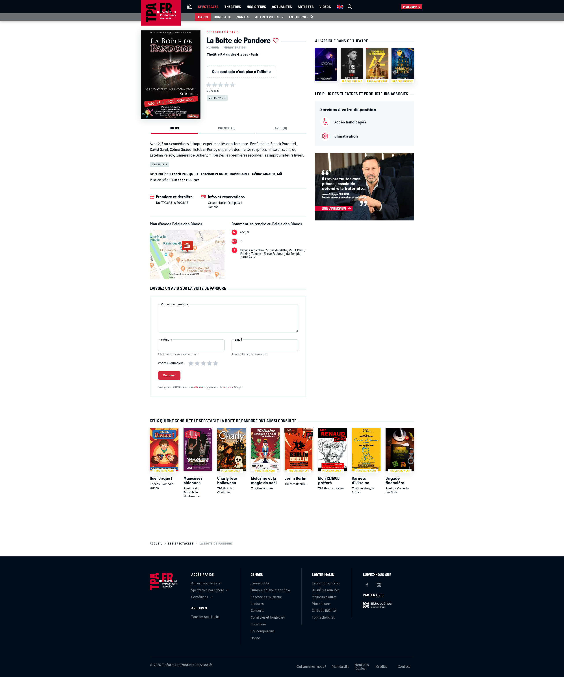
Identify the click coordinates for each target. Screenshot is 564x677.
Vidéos (325, 6)
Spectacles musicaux (266, 597)
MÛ (279, 174)
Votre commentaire (175, 304)
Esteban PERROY (214, 174)
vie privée (228, 387)
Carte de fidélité (324, 610)
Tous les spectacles (205, 616)
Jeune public (260, 583)
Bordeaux (222, 17)
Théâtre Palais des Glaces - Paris (233, 54)
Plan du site (340, 666)
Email (238, 340)
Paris (203, 17)
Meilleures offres (324, 597)
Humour (213, 47)
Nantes (243, 17)
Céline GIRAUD (263, 174)
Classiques (258, 624)
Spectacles (208, 6)
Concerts (257, 610)
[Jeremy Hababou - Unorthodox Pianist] (326, 64)
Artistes (306, 6)
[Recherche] (349, 6)
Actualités (282, 6)
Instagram (379, 584)
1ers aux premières (326, 583)
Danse (255, 638)
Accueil (156, 543)
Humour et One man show (270, 590)
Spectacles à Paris (223, 32)
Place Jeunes (321, 603)
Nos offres (256, 6)
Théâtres (232, 6)
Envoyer (169, 375)
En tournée (298, 17)
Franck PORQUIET (184, 174)
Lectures (257, 603)
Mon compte (411, 6)
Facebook (367, 584)
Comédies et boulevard (268, 617)
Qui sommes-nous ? (311, 666)
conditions (196, 387)
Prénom (166, 340)
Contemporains (263, 631)
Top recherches (323, 617)
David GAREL (240, 174)
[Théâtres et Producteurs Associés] (189, 7)
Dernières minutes (326, 590)
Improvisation (234, 47)
